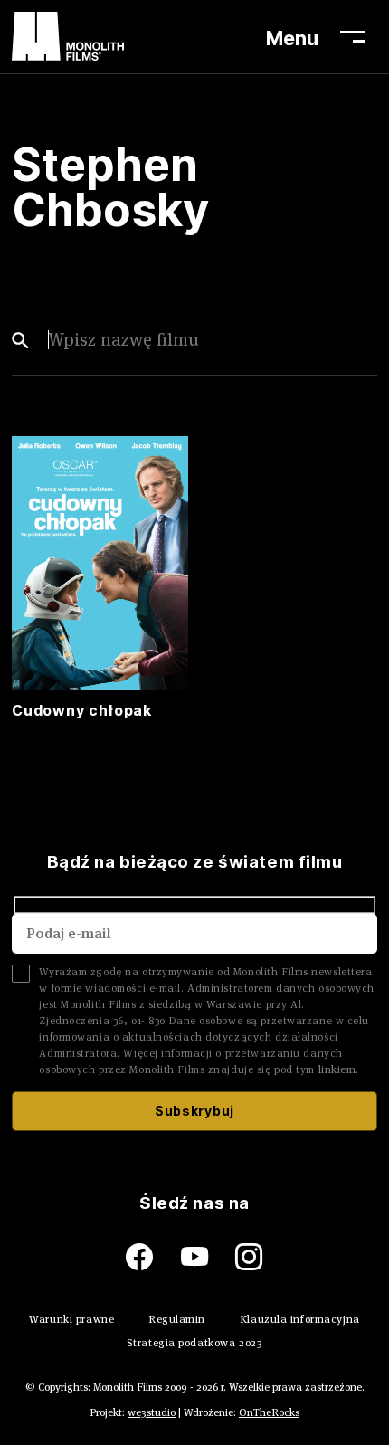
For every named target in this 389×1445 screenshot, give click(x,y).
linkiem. (338, 1069)
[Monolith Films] (68, 36)
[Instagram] (249, 1256)
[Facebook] (153, 1256)
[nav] (358, 36)
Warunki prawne (71, 1319)
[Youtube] (208, 1256)
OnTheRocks (269, 1412)
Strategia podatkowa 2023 (194, 1342)
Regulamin (176, 1319)
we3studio (152, 1412)
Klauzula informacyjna (300, 1319)
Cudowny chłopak (82, 711)
